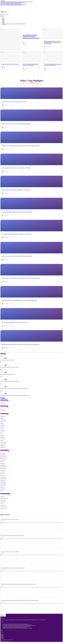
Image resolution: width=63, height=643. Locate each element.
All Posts (3, 18)
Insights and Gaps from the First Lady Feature (10, 64)
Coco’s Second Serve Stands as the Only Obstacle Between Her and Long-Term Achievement (16, 626)
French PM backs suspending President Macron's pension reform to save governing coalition (31, 36)
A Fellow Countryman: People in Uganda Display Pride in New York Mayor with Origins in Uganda (19, 300)
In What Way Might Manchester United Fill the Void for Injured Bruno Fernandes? (9, 381)
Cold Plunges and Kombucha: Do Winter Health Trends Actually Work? (10, 3)
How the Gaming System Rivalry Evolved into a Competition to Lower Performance (17, 234)
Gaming (3, 23)
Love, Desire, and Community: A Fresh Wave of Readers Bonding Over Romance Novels (13, 4)
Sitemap (7, 641)
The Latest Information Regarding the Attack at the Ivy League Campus (14, 322)
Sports (21, 23)
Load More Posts (2, 398)
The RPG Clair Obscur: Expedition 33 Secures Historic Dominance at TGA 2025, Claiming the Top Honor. (21, 145)
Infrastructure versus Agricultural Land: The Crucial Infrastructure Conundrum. (12, 535)
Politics (19, 23)
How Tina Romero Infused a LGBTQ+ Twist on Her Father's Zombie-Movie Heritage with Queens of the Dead (19, 625)
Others (17, 23)
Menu (2, 16)
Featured (3, 22)
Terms (5, 641)
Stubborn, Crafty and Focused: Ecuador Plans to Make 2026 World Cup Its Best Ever (17, 256)
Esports (3, 20)
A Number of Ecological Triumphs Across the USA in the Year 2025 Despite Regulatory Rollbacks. (17, 624)
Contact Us (3, 24)
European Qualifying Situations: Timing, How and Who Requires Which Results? (16, 167)
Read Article (24, 44)
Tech (23, 23)
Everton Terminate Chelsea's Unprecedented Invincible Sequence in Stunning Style (15, 627)
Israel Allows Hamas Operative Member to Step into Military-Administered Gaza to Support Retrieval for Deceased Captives (14, 388)
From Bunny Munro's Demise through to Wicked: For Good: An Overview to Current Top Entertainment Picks (16, 1)
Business (3, 19)
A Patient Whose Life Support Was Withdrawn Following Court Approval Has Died (12, 2)
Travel (25, 23)
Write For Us (2, 641)
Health (6, 23)
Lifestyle (12, 23)
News (15, 23)
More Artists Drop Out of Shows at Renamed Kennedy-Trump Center (14, 101)
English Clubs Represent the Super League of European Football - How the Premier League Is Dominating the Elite (52, 42)
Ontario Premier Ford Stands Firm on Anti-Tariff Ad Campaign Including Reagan (16, 123)
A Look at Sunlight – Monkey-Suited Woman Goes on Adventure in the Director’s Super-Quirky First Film (21, 278)
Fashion (3, 21)
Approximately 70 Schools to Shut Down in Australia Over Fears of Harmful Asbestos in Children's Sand (20, 344)
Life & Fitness (9, 23)
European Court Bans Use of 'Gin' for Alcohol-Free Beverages (9, 519)
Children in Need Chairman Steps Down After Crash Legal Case (10, 551)
